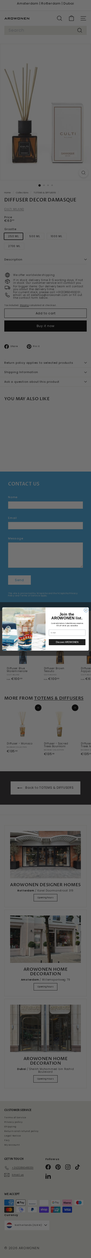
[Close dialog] (86, 610)
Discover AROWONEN (67, 642)
